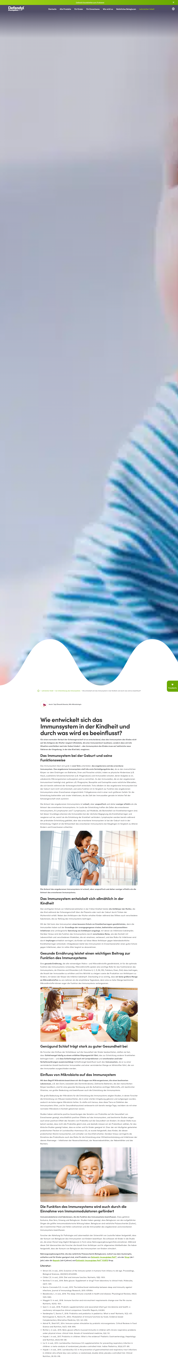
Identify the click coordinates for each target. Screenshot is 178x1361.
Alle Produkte (65, 9)
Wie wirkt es (108, 9)
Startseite (52, 9)
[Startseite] (19, 8)
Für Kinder (78, 9)
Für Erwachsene (93, 9)
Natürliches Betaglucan (126, 9)
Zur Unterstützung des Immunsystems (67, 691)
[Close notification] (173, 2)
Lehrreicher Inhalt (146, 9)
